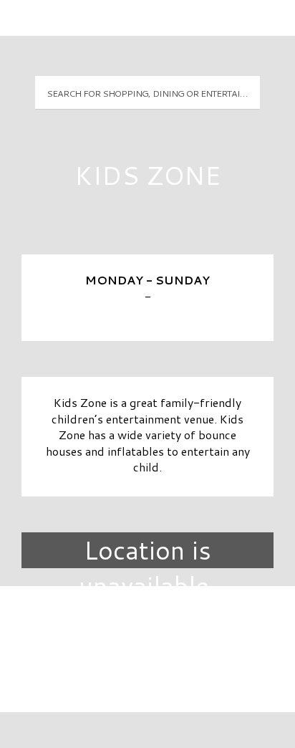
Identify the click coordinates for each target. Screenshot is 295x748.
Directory (147, 621)
